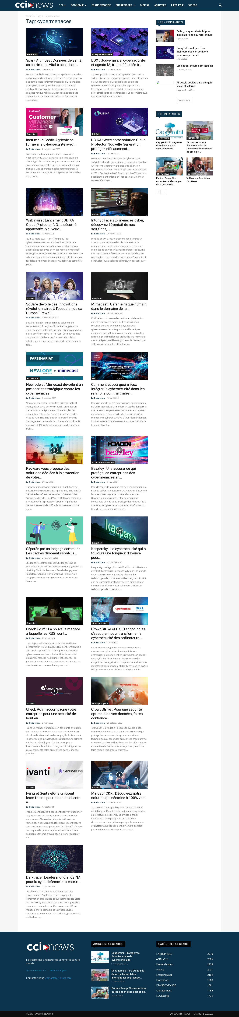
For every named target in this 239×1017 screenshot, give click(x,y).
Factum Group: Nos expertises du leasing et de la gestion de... (168, 181)
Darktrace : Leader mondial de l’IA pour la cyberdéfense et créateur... (53, 879)
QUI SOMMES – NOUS (180, 1013)
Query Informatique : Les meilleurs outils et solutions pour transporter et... (193, 52)
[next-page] (164, 192)
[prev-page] (158, 192)
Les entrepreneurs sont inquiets (195, 65)
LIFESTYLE (177, 5)
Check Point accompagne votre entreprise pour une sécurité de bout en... (51, 713)
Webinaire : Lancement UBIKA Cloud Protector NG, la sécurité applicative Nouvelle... (51, 224)
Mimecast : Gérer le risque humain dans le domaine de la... (118, 306)
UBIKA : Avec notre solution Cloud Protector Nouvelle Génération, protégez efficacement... (118, 144)
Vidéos (192, 5)
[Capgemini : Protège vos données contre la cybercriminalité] (169, 130)
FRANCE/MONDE (101, 5)
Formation (31, 134)
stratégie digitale (100, 623)
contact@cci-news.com (58, 978)
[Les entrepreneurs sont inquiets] (165, 70)
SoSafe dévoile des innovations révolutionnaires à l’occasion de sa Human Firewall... (54, 308)
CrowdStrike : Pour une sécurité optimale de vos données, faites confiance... (117, 713)
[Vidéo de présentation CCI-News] (200, 166)
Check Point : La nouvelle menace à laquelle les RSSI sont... (53, 631)
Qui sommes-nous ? (36, 970)
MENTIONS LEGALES (203, 1013)
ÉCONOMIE (77, 5)
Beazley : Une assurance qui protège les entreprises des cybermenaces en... (113, 472)
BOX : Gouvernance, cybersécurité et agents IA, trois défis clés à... (118, 62)
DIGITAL (144, 5)
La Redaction (33, 69)
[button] (220, 5)
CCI (61, 5)
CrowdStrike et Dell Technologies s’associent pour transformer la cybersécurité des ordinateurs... (118, 633)
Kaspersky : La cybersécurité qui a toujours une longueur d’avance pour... (118, 553)
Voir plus (183, 100)
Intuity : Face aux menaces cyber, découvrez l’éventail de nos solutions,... (117, 224)
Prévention (32, 54)
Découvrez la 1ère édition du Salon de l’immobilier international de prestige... (127, 974)
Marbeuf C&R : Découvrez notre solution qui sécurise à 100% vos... (119, 795)
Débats (30, 214)
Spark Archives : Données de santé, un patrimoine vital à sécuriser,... (54, 62)
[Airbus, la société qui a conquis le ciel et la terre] (165, 87)
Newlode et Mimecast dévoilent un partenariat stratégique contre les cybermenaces (54, 388)
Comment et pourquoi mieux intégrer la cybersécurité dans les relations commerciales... (118, 388)
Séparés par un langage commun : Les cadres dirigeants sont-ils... (53, 551)
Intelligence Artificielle (102, 54)
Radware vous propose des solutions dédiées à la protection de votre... (52, 472)
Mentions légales (58, 970)
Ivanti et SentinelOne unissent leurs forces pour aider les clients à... (53, 797)
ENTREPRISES (124, 5)
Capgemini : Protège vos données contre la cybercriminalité (169, 145)
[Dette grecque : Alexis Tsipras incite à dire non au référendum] (165, 36)
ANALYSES (160, 5)
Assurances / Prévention (103, 462)
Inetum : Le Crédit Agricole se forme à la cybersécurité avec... (51, 142)
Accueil (29, 16)
